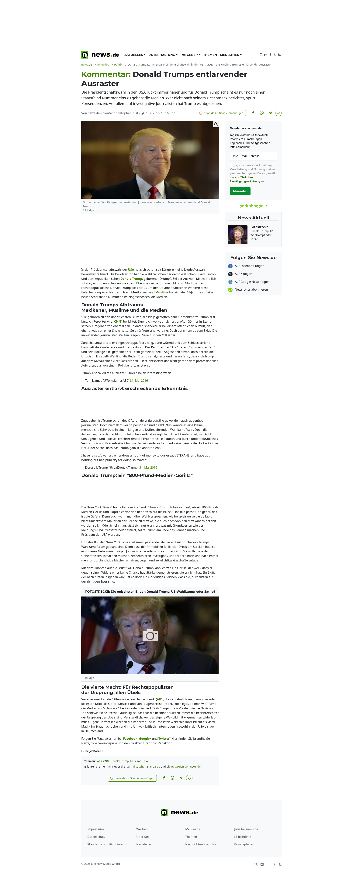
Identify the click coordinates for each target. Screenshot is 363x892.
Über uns (143, 837)
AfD (99, 761)
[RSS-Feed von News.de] (279, 54)
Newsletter (144, 844)
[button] (221, 113)
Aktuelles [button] (134, 55)
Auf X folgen (243, 274)
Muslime (135, 761)
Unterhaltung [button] (162, 55)
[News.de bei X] (275, 54)
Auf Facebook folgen (249, 266)
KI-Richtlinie (242, 837)
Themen (210, 55)
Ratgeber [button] (190, 55)
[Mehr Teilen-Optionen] (278, 113)
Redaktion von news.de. (186, 766)
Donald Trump (120, 761)
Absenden (240, 191)
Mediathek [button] (230, 55)
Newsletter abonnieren (251, 289)
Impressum (95, 829)
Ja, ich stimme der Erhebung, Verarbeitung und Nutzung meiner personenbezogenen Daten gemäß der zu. (252, 173)
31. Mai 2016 (139, 380)
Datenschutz (96, 837)
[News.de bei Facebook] (270, 54)
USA (145, 761)
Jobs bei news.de (246, 829)
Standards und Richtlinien (105, 844)
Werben (142, 829)
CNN (106, 761)
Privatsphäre (243, 844)
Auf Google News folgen (252, 282)
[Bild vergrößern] (216, 124)
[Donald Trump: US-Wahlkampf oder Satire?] (150, 635)
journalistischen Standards (143, 766)
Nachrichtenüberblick (200, 844)
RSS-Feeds (192, 829)
